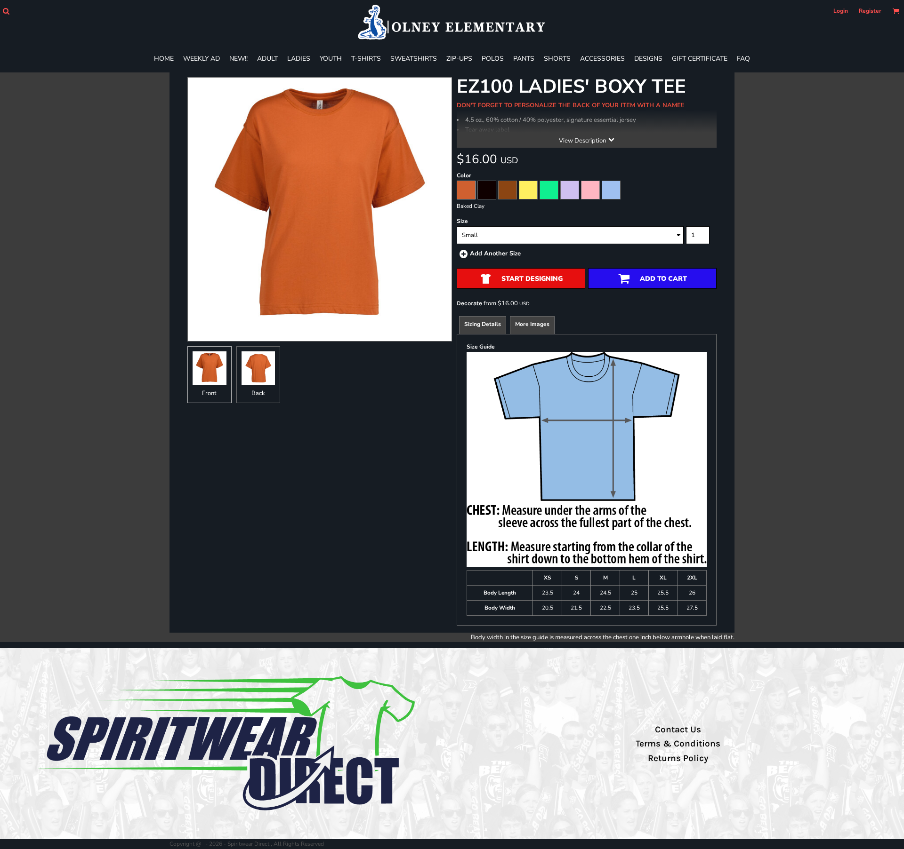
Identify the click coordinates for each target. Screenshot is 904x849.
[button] (5, 11)
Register (870, 11)
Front (209, 393)
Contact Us (678, 729)
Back (258, 393)
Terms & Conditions (678, 743)
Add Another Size (495, 253)
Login (840, 11)
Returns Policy (678, 758)
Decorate (469, 303)
